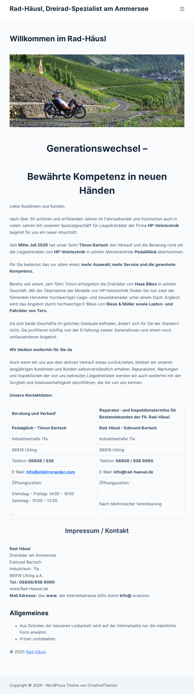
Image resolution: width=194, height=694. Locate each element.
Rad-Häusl (36, 651)
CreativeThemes (102, 685)
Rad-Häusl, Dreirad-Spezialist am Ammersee (79, 8)
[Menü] (182, 9)
